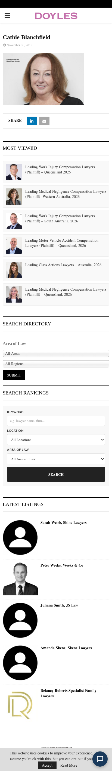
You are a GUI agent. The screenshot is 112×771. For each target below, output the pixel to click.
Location (15, 430)
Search (56, 474)
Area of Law (18, 449)
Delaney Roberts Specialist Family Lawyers (69, 693)
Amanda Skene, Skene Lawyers (66, 648)
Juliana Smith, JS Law (59, 605)
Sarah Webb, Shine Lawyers (63, 522)
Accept (47, 765)
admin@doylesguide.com (61, 747)
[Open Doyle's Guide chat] (100, 759)
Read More (68, 765)
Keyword (15, 412)
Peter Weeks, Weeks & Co (62, 565)
